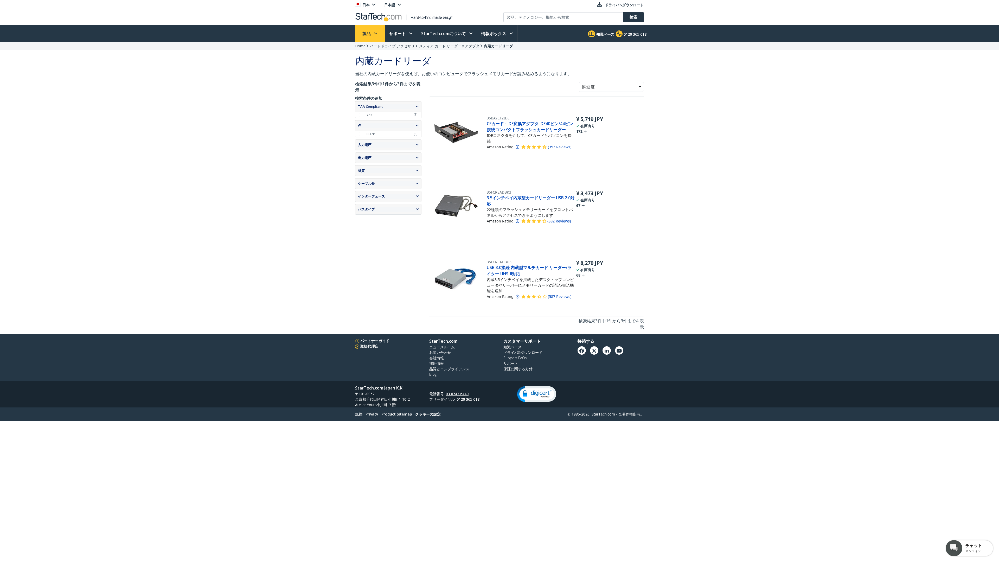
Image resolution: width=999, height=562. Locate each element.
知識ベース (604, 34)
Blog (433, 374)
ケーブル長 (366, 183)
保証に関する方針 (518, 368)
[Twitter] (594, 350)
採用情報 (436, 363)
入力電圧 (365, 144)
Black (371, 134)
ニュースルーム (442, 346)
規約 (358, 414)
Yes (369, 114)
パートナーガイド (374, 340)
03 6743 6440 (457, 393)
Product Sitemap (396, 414)
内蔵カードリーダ (498, 45)
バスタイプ (366, 209)
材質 (361, 170)
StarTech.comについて (444, 33)
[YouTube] (619, 350)
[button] (640, 87)
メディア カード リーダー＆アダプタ (449, 45)
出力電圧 (365, 157)
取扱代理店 (369, 346)
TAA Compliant (370, 106)
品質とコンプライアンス (449, 368)
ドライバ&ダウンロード (522, 352)
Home (360, 45)
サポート (398, 33)
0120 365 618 (468, 399)
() (559, 146)
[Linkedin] (607, 350)
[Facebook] (582, 350)
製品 (367, 33)
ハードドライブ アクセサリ (392, 45)
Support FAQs (515, 357)
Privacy (372, 414)
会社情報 (436, 357)
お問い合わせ (440, 352)
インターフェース (371, 196)
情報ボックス (494, 33)
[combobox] (611, 87)
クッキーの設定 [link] (428, 414)
